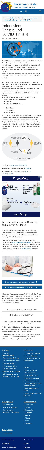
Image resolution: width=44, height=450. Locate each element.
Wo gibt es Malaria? (31, 375)
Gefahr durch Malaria (31, 381)
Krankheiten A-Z (30, 402)
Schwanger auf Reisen (9, 366)
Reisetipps (5, 350)
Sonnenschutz (7, 433)
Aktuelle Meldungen (31, 356)
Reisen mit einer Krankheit (11, 371)
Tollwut (27, 418)
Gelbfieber (28, 413)
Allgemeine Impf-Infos (9, 407)
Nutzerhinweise (29, 440)
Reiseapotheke (7, 430)
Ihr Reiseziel (28, 350)
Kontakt (26, 443)
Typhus (26, 421)
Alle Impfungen (7, 404)
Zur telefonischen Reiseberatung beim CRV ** (23, 287)
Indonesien (27, 168)
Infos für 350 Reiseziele (32, 353)
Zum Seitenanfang (8, 440)
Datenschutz (6, 443)
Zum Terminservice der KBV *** (22, 315)
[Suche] (21, 11)
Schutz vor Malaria (30, 370)
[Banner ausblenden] (39, 177)
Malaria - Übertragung (31, 378)
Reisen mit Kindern (8, 363)
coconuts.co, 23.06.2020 (18, 165)
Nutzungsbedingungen (9, 447)
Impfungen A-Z (7, 402)
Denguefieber (8, 174)
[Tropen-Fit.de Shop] (26, 11)
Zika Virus (28, 423)
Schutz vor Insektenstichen (11, 360)
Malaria (26, 367)
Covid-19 (27, 171)
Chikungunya (28, 404)
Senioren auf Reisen (9, 369)
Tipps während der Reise (10, 358)
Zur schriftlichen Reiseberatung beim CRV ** (23, 282)
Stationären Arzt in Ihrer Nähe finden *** (23, 310)
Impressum (27, 447)
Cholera (27, 407)
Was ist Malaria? (29, 373)
